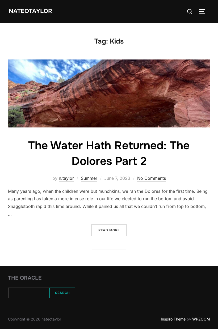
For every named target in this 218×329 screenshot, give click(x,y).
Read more (112, 230)
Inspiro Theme (173, 319)
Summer (89, 178)
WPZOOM (201, 319)
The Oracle (24, 278)
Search (62, 293)
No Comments (151, 178)
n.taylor (66, 178)
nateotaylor (30, 11)
